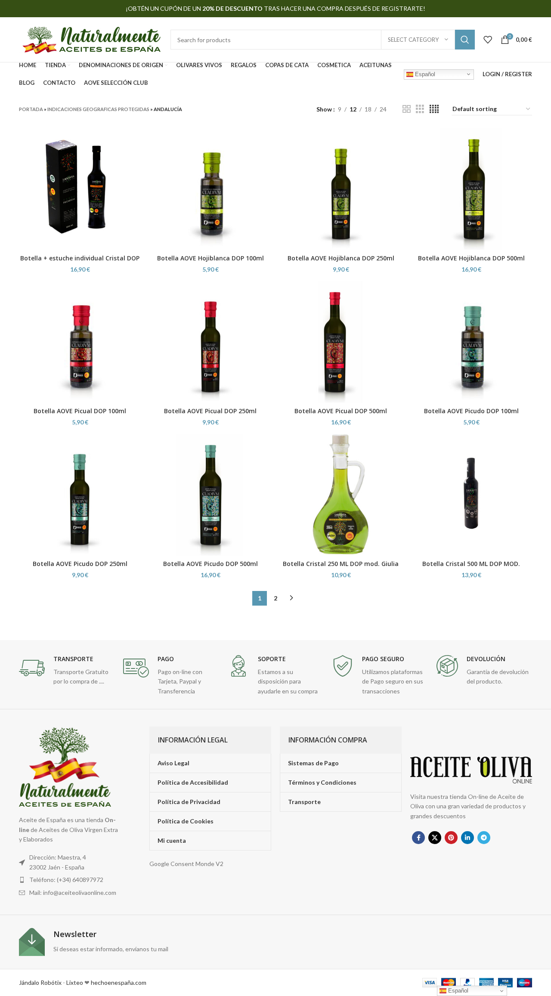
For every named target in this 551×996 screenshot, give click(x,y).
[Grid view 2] (406, 109)
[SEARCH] (465, 39)
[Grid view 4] (434, 109)
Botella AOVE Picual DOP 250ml (210, 411)
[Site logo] (90, 39)
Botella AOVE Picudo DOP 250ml (80, 564)
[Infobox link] (67, 671)
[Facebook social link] (418, 837)
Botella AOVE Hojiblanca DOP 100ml (210, 258)
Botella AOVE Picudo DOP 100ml (471, 411)
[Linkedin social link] (467, 837)
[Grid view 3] (420, 109)
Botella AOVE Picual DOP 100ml (80, 411)
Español (424, 74)
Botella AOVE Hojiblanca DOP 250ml (341, 258)
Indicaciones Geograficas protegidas (98, 109)
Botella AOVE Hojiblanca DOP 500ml (471, 258)
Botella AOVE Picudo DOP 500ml (210, 564)
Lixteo (74, 982)
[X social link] (434, 837)
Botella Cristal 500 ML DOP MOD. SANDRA (471, 568)
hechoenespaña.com (118, 982)
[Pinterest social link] (451, 837)
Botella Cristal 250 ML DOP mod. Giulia (341, 564)
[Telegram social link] (483, 837)
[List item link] (70, 880)
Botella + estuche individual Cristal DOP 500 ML (79, 262)
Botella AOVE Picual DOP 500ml (340, 411)
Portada (31, 109)
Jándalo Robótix (40, 982)
